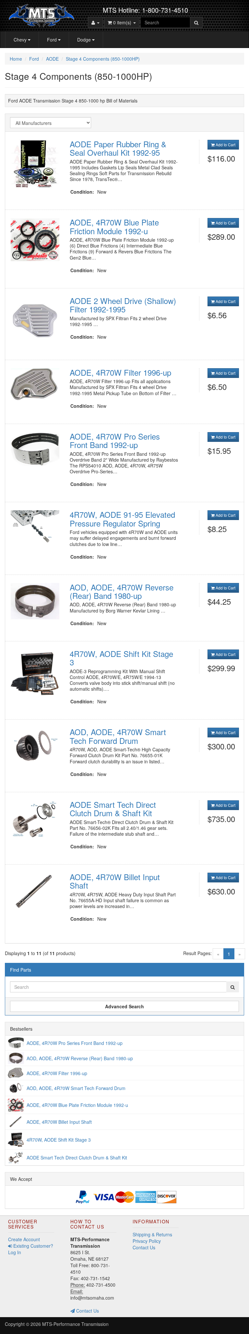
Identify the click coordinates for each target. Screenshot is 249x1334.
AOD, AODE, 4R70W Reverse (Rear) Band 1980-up (121, 591)
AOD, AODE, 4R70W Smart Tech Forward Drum (118, 736)
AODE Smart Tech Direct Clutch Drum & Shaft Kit (113, 809)
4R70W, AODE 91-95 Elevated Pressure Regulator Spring (122, 518)
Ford (52, 39)
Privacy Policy (147, 1241)
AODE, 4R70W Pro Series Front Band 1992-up (115, 440)
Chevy (21, 39)
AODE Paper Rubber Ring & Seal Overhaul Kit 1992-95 (118, 148)
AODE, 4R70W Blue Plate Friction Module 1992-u (114, 226)
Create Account (24, 1239)
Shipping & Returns (152, 1234)
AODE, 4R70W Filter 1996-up (120, 372)
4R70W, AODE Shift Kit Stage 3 (121, 658)
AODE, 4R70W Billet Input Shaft (115, 881)
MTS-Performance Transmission (75, 1324)
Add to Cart (225, 144)
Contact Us (87, 1310)
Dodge (84, 39)
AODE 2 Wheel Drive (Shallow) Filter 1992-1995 (123, 305)
